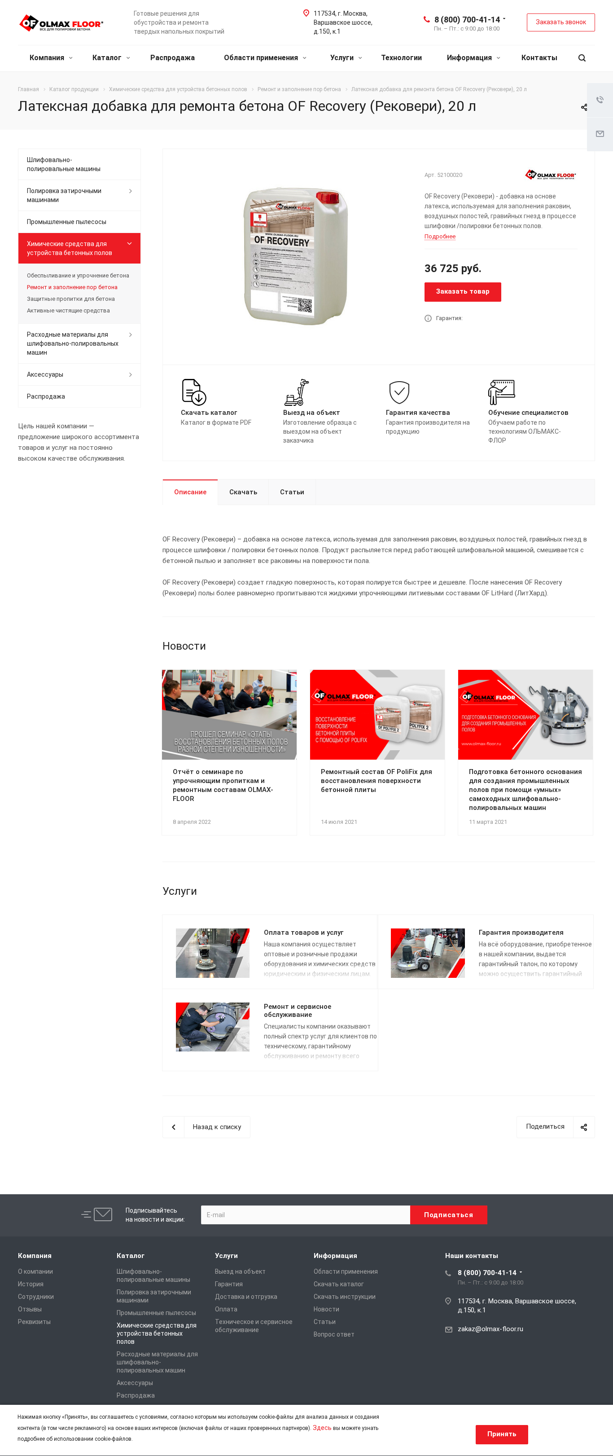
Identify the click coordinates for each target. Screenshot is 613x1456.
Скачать (243, 492)
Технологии (401, 57)
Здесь (322, 1427)
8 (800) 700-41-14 (467, 19)
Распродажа (172, 57)
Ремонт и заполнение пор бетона (72, 287)
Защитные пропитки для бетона (71, 298)
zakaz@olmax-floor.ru (490, 1329)
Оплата (226, 1309)
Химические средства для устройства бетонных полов (69, 248)
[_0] (290, 256)
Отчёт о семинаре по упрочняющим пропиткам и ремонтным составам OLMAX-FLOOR (223, 785)
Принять (502, 1434)
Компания (48, 57)
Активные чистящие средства (68, 310)
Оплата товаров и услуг (303, 932)
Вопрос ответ (334, 1334)
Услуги (342, 57)
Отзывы (30, 1309)
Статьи (292, 492)
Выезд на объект (240, 1271)
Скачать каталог (339, 1284)
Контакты (539, 57)
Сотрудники (36, 1296)
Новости (326, 1309)
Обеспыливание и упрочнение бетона (78, 275)
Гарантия (229, 1284)
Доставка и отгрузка (246, 1296)
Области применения (262, 57)
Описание (190, 492)
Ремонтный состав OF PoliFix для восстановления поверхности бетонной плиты (376, 781)
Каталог (107, 57)
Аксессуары (45, 374)
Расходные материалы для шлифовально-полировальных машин (72, 343)
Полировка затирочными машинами (64, 195)
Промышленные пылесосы (66, 221)
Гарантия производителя (521, 932)
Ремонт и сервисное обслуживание (297, 1011)
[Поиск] (582, 58)
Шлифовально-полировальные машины (64, 164)
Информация (470, 57)
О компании (35, 1271)
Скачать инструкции (345, 1296)
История (31, 1284)
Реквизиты (34, 1321)
